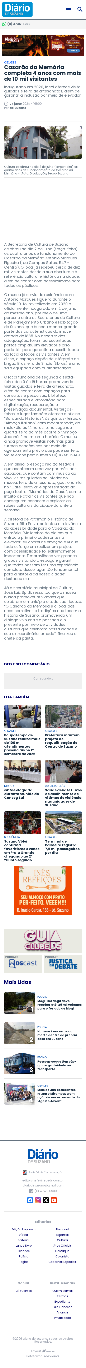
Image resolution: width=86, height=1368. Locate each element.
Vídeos (24, 1235)
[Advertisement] (43, 208)
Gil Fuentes (24, 1291)
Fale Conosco (62, 1307)
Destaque (62, 1251)
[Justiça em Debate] (63, 964)
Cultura (62, 1240)
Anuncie (62, 1312)
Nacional (62, 1229)
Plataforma (34, 1356)
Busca (80, 9)
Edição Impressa (23, 1229)
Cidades (24, 1251)
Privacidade (62, 1318)
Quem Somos (62, 1291)
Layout (36, 1351)
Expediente (62, 1302)
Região (24, 1262)
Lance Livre (24, 1246)
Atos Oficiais (62, 1246)
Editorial (23, 1240)
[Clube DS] (43, 941)
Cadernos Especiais (62, 1262)
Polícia (23, 1256)
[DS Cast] (23, 964)
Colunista (62, 1256)
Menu (69, 9)
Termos (62, 1296)
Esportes (62, 1235)
